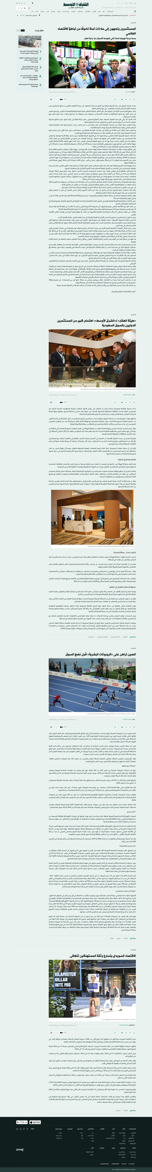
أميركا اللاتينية (122, 1143)
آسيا (124, 1138)
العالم (104, 11)
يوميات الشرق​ (66, 11)
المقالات (113, 1133)
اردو (122, 3)
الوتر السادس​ (91, 1135)
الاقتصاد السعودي (102, 637)
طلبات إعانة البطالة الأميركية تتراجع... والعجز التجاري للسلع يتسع (29, 69)
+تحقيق (123, 1157)
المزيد (32, 11)
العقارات (125, 637)
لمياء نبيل (128, 92)
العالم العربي (133, 1133)
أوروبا (124, 1135)
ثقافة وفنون (87, 11)
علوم (82, 1135)
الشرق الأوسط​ (110, 11)
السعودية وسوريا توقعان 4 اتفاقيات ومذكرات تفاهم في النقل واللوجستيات (28, 60)
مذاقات (60, 1133)
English (131, 3)
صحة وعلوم (80, 11)
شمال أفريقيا (131, 1138)
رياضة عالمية (133, 1157)
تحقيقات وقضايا (121, 1154)
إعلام (93, 1141)
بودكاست (42, 11)
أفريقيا (123, 1141)
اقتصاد (125, 938)
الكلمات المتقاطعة (90, 1152)
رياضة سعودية (132, 1152)
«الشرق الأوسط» (127, 395)
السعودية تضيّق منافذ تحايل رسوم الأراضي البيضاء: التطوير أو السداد (29, 52)
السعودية (91, 637)
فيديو (48, 11)
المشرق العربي (131, 1141)
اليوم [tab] (23, 30)
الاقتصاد (94, 11)
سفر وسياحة (59, 1135)
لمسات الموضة (59, 1138)
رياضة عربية (133, 1154)
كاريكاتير (113, 1135)
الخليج (133, 1135)
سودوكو (92, 1154)
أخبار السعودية (115, 637)
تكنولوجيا (73, 11)
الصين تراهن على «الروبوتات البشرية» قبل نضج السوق (101, 654)
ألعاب (36, 11)
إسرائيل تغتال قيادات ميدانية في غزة (118, 15)
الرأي (99, 11)
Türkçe (125, 3)
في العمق (53, 11)
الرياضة (59, 11)
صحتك (81, 1133)
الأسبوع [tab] (18, 30)
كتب (93, 1133)
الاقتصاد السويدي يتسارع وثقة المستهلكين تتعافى (103, 956)
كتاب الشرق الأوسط (110, 1138)
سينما (92, 1138)
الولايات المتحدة (122, 1133)
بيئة (82, 1138)
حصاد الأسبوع (122, 1152)
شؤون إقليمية (133, 1143)
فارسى (118, 3)
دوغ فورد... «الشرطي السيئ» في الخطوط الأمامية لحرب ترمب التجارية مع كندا (29, 78)
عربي (135, 3)
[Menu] (135, 11)
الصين (118, 938)
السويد (118, 1111)
